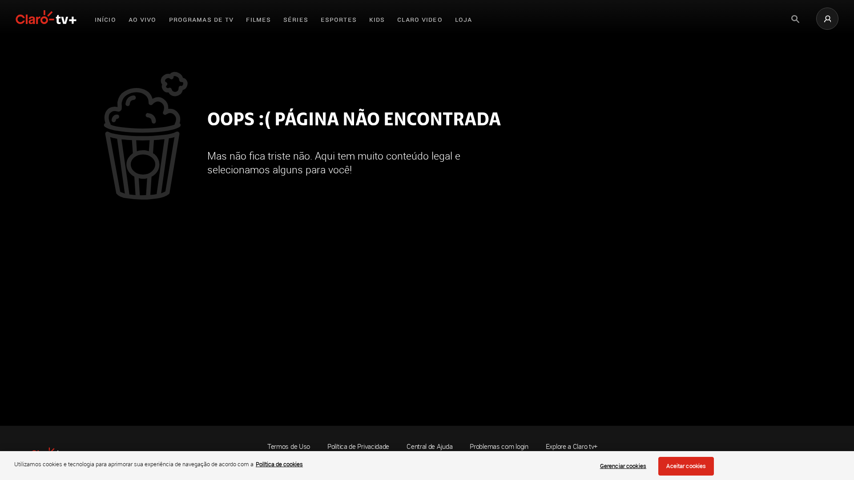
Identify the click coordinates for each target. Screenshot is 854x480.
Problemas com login (499, 446)
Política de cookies (279, 464)
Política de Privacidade (358, 446)
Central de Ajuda (429, 446)
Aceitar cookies (686, 466)
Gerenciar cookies (623, 466)
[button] (827, 19)
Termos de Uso (288, 446)
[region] (427, 465)
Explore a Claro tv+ (571, 446)
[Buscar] (795, 19)
